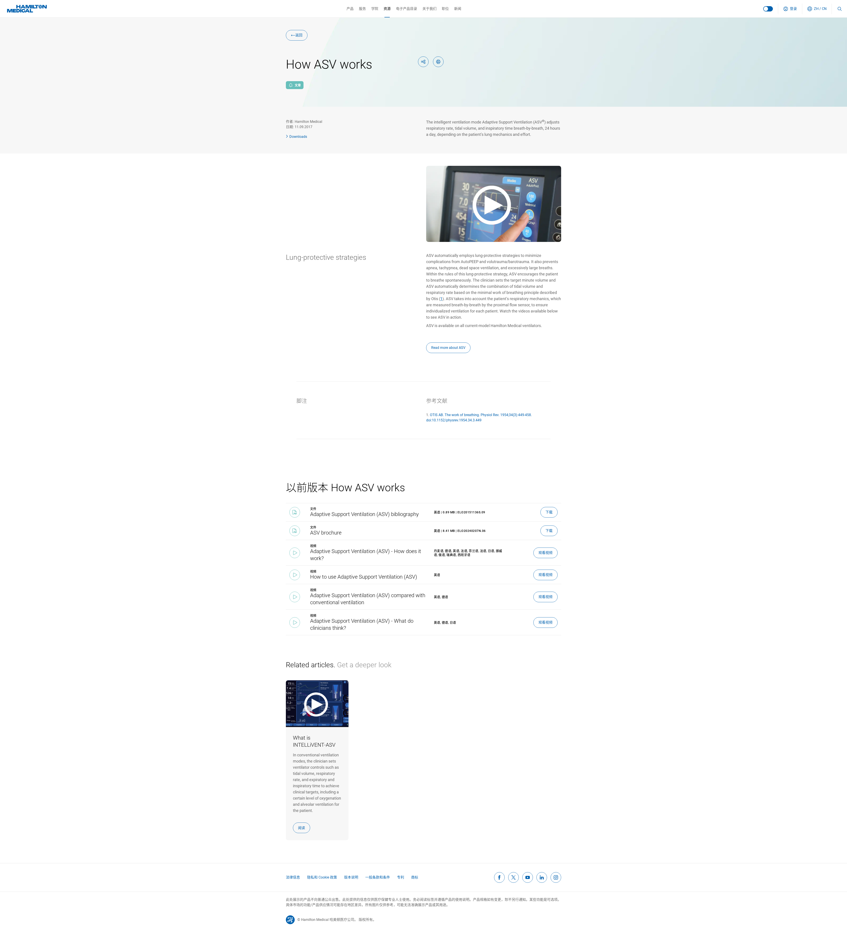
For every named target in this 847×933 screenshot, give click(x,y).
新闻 (457, 9)
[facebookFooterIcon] (499, 877)
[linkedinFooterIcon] (541, 877)
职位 (445, 9)
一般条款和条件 (377, 877)
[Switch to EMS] (768, 9)
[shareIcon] (423, 61)
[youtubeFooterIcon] (527, 877)
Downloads (298, 137)
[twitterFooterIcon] (513, 877)
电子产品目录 (406, 9)
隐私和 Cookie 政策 (322, 877)
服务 (362, 9)
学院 (374, 9)
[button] (790, 9)
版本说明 (351, 877)
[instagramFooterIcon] (556, 877)
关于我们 (429, 9)
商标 (414, 877)
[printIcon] (438, 61)
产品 (350, 9)
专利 (400, 877)
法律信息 (293, 877)
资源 (387, 9)
